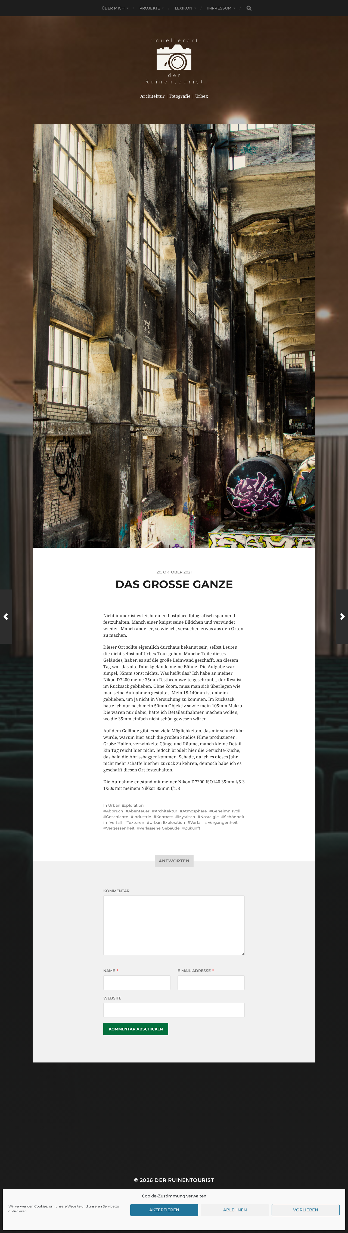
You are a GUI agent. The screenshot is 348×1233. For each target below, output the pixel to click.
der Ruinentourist (184, 1180)
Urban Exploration (126, 805)
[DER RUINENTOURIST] (174, 60)
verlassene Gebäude (160, 828)
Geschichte (117, 816)
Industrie (142, 816)
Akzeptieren (164, 1210)
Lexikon (183, 8)
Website (112, 998)
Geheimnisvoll (226, 811)
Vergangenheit (223, 822)
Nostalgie (209, 816)
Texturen (135, 822)
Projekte (149, 8)
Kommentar (116, 890)
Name (110, 970)
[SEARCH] (249, 8)
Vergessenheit (120, 828)
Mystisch (186, 816)
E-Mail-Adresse (196, 970)
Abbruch (114, 811)
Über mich (113, 8)
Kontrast (164, 816)
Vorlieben (305, 1210)
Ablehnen (235, 1210)
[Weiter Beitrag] (342, 616)
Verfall (196, 822)
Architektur (166, 811)
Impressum (219, 8)
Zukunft (192, 828)
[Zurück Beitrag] (6, 616)
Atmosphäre (194, 811)
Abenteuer (139, 811)
